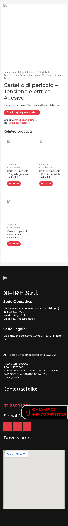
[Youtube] (7, 426)
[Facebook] (27, 426)
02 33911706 (16, 311)
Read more (14, 183)
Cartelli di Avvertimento (25, 120)
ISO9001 (51, 354)
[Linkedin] (17, 426)
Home (7, 72)
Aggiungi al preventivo (21, 112)
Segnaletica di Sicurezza (24, 72)
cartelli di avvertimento (20, 122)
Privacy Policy (12, 377)
